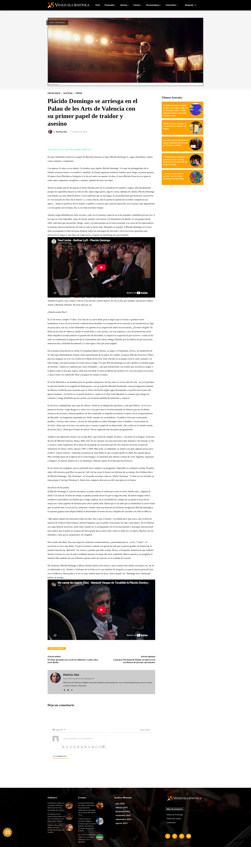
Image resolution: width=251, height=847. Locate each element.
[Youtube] (188, 836)
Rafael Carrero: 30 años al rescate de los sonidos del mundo (174, 126)
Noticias (67, 93)
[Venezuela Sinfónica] (65, 5)
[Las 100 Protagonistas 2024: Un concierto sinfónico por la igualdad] (100, 837)
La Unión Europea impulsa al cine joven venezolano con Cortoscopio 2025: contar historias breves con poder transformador (175, 110)
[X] (72, 690)
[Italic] (67, 747)
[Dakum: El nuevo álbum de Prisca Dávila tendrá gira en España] (69, 827)
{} (96, 747)
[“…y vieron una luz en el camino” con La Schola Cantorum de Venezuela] (196, 177)
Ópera (79, 93)
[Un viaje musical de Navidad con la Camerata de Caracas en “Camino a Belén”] (196, 144)
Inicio (52, 22)
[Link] (93, 747)
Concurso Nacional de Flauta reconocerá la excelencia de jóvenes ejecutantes (134, 661)
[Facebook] (64, 690)
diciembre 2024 (123, 811)
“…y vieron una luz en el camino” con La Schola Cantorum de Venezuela (173, 176)
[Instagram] (68, 690)
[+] (99, 747)
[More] (151, 140)
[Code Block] (89, 747)
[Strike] (74, 747)
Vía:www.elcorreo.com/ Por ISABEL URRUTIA (69, 149)
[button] (190, 5)
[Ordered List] (78, 747)
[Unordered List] (82, 747)
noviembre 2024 (123, 815)
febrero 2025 (122, 807)
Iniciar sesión (145, 730)
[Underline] (71, 747)
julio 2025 (120, 804)
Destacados (60, 22)
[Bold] (63, 747)
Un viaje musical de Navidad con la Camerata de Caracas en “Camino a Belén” (175, 142)
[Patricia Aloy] (50, 132)
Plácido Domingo (56, 648)
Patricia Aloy (61, 132)
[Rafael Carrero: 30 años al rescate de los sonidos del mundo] (196, 127)
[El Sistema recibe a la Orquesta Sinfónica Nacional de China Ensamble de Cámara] (69, 805)
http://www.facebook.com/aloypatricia (78, 679)
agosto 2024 (121, 823)
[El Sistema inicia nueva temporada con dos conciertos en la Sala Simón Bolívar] (69, 816)
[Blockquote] (85, 747)
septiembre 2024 (123, 819)
